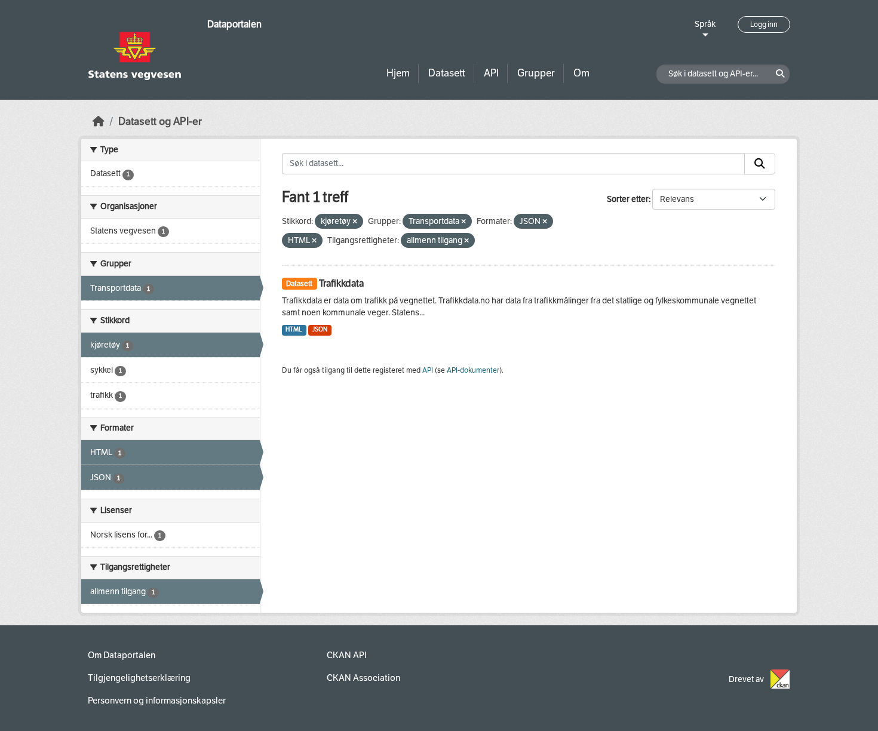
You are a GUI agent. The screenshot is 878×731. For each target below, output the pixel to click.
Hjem (398, 73)
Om (581, 73)
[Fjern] (354, 222)
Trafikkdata (341, 283)
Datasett (446, 73)
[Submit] (759, 163)
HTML (293, 329)
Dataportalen (234, 24)
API (491, 73)
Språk (705, 24)
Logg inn (764, 24)
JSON (319, 329)
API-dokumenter (473, 370)
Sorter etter (628, 199)
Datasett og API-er (160, 121)
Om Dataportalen (121, 655)
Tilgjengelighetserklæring (139, 677)
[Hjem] (99, 121)
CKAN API (347, 655)
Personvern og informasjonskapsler (157, 700)
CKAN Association (363, 677)
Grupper (536, 73)
